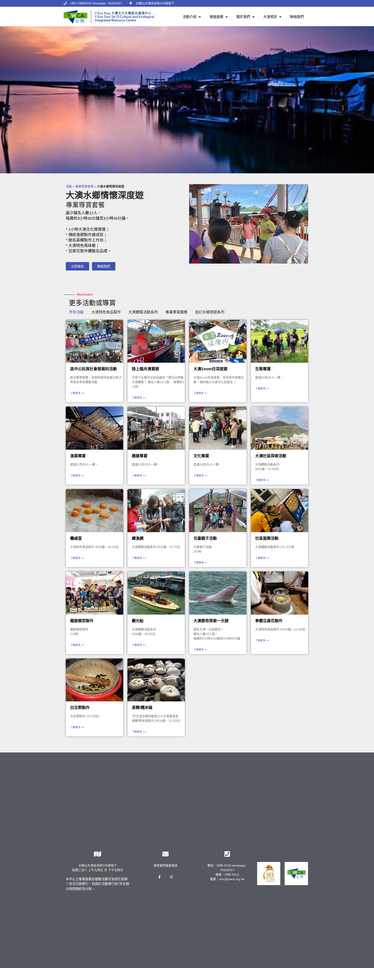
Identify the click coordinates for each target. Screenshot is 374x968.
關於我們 (243, 17)
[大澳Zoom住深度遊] (218, 341)
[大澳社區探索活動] (279, 428)
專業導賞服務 (176, 312)
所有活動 (76, 312)
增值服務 (216, 17)
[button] (77, 266)
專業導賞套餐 (84, 186)
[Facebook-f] (159, 877)
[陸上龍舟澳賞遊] (156, 341)
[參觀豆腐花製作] (279, 593)
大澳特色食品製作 (106, 312)
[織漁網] (156, 510)
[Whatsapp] (171, 877)
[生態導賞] (279, 341)
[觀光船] (156, 593)
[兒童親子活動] (218, 510)
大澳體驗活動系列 (143, 312)
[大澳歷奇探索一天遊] (218, 593)
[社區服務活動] (279, 510)
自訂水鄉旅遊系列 (209, 312)
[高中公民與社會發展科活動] (94, 341)
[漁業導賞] (94, 428)
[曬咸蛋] (94, 510)
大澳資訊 (270, 17)
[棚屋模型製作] (94, 593)
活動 (69, 186)
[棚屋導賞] (156, 428)
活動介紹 (190, 17)
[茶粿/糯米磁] (156, 680)
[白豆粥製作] (94, 680)
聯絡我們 (297, 17)
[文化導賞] (218, 428)
